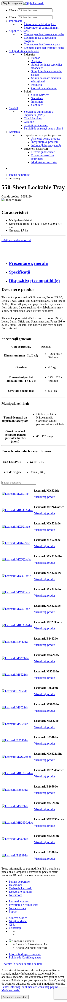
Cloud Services (40, 94)
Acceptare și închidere (15, 997)
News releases (17, 908)
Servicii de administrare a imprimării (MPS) (38, 113)
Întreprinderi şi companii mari (41, 27)
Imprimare (37, 101)
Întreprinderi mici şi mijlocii (40, 24)
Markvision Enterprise (44, 162)
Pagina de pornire (19, 174)
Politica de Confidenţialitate (25, 957)
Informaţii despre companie (25, 954)
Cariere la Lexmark (20, 888)
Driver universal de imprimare (42, 157)
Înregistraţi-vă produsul (44, 141)
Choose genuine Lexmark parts (42, 44)
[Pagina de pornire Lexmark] (33, 3)
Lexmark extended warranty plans (44, 47)
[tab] (37, 263)
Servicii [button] (13, 108)
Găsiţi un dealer (18, 921)
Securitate (37, 98)
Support (13, 911)
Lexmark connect (19, 901)
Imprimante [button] (15, 20)
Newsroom (15, 895)
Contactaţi (15, 928)
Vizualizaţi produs (44, 496)
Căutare (13, 10)
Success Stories (18, 917)
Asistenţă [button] (14, 131)
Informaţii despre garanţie (46, 145)
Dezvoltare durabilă (20, 891)
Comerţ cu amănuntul (44, 88)
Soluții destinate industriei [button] (24, 51)
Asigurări (36, 61)
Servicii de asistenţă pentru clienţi (43, 128)
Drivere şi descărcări (43, 152)
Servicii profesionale (36, 125)
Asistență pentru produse (45, 138)
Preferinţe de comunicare (23, 904)
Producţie (36, 84)
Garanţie (29, 121)
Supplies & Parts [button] (18, 31)
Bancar (35, 57)
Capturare (37, 104)
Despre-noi (15, 885)
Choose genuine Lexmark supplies (44, 34)
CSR (12, 924)
